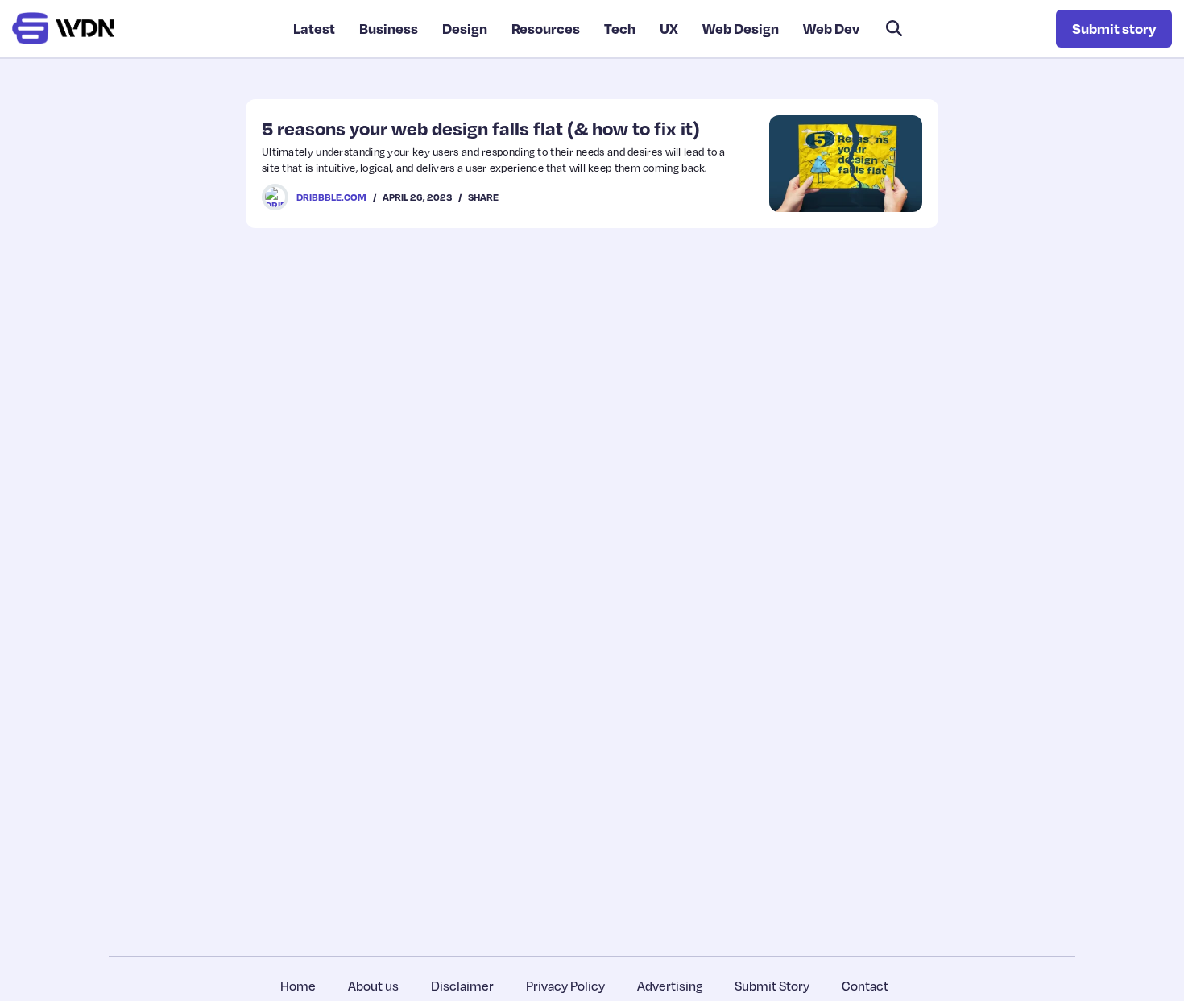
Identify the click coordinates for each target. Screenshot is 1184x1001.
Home (298, 986)
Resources (545, 28)
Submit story (1114, 28)
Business (388, 28)
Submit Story (772, 986)
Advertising (669, 986)
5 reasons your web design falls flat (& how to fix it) (481, 128)
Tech (619, 28)
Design (464, 28)
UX (669, 28)
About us (373, 986)
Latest (314, 28)
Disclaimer (462, 986)
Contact (865, 986)
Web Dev (831, 28)
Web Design (740, 28)
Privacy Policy (565, 986)
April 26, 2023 (417, 197)
